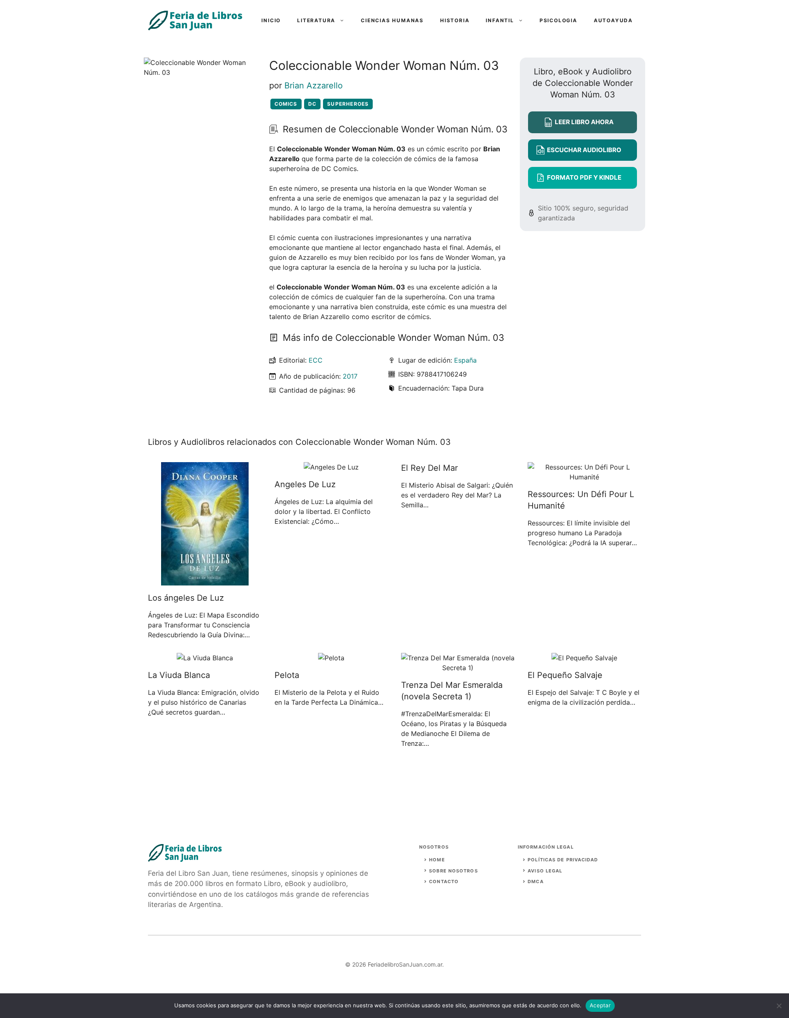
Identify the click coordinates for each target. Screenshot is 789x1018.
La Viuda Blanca (179, 675)
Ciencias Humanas (392, 20)
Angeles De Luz (305, 484)
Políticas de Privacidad (563, 860)
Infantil (500, 20)
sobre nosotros (453, 871)
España (465, 360)
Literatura (316, 20)
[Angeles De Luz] (331, 467)
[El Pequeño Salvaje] (584, 658)
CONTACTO (444, 881)
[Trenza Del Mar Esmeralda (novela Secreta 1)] (457, 668)
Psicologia (558, 20)
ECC (316, 360)
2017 (350, 376)
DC (312, 104)
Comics (286, 104)
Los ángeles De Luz (186, 598)
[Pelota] (331, 658)
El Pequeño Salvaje (565, 675)
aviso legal (545, 871)
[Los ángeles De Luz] (205, 580)
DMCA (535, 881)
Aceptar (600, 1005)
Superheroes (348, 104)
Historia (454, 20)
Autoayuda (613, 20)
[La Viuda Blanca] (205, 658)
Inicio (271, 20)
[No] (779, 1006)
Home (437, 860)
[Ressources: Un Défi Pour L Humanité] (584, 477)
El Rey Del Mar (429, 468)
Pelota (287, 675)
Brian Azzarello (313, 85)
